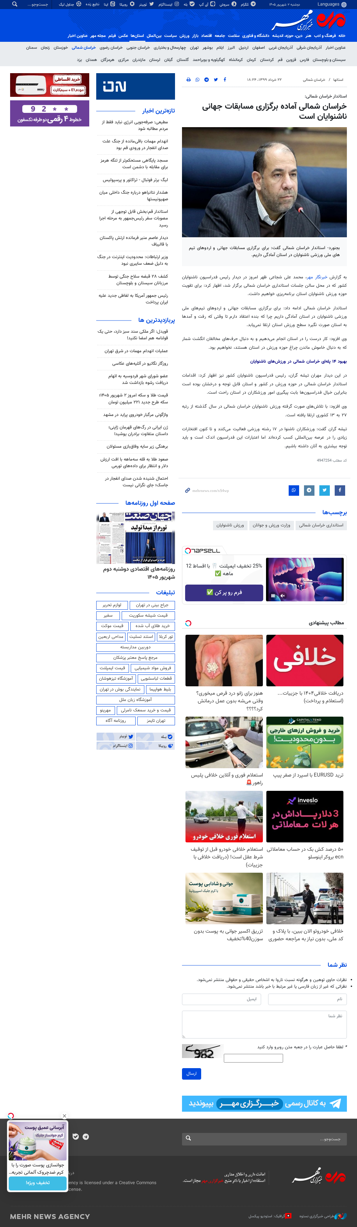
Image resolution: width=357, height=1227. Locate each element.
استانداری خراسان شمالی (321, 525)
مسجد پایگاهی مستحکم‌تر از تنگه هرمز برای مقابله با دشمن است (134, 164)
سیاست (170, 36)
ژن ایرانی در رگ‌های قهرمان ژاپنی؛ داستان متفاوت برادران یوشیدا (138, 431)
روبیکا (124, 4)
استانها (338, 80)
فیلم (112, 36)
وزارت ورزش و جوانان (271, 525)
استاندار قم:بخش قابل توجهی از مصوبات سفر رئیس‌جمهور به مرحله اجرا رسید (133, 218)
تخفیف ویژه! (38, 1183)
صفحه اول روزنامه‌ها (150, 503)
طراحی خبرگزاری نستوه (316, 1216)
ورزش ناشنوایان (230, 525)
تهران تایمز (156, 720)
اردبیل (244, 48)
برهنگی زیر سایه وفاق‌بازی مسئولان (137, 446)
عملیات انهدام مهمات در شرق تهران (136, 351)
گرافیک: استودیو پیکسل (267, 1216)
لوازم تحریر (111, 605)
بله (186, 4)
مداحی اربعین (110, 636)
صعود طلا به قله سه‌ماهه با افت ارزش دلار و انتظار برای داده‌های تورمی (134, 463)
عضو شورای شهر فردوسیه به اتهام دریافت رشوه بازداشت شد (138, 379)
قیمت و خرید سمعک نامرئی (146, 710)
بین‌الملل (154, 36)
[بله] (75, 1137)
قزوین (291, 60)
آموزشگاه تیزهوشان (116, 678)
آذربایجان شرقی (309, 48)
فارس (304, 60)
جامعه (220, 36)
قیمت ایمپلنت (112, 668)
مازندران (138, 60)
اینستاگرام (166, 4)
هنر (308, 36)
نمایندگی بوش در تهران (120, 689)
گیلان (168, 60)
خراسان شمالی (84, 48)
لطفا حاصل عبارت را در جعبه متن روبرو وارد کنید (302, 1047)
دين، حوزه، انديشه (287, 36)
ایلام (220, 48)
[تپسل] (187, 550)
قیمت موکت (112, 626)
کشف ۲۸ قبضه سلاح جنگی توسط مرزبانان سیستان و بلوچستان (138, 280)
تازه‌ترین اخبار (158, 111)
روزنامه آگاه (116, 720)
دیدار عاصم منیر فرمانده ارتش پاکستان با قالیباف (134, 241)
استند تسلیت (141, 636)
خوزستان (61, 48)
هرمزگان (107, 60)
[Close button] (64, 1115)
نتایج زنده (93, 4)
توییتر (143, 4)
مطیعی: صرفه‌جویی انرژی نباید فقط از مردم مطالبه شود (135, 125)
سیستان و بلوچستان (329, 60)
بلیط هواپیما (160, 689)
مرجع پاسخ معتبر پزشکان (135, 657)
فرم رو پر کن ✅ (224, 592)
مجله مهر (98, 36)
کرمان (251, 60)
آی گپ (204, 4)
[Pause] (273, 596)
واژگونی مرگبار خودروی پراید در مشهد (135, 414)
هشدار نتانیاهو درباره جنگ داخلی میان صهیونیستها (133, 196)
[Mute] (283, 596)
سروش (225, 4)
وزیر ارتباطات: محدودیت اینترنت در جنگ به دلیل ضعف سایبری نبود (132, 260)
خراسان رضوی (111, 48)
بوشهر (208, 48)
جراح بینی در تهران (152, 605)
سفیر (108, 615)
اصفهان (258, 48)
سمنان (31, 48)
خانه (342, 36)
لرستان (154, 60)
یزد (79, 60)
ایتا (106, 4)
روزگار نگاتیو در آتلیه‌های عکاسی (140, 363)
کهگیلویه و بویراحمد (209, 60)
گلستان (183, 60)
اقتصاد (206, 36)
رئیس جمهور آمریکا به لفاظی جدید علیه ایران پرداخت (133, 299)
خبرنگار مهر (317, 277)
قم (280, 60)
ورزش (184, 36)
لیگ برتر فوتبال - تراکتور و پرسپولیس (135, 180)
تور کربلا (166, 636)
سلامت (234, 36)
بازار (195, 36)
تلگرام (245, 4)
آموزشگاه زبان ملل (135, 699)
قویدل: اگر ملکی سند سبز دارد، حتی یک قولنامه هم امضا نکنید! (133, 335)
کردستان (267, 60)
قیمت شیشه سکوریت (148, 615)
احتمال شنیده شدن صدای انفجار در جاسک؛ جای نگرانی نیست (136, 482)
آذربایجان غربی (281, 48)
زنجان (45, 48)
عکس (123, 36)
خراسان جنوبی (138, 48)
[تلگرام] (85, 1137)
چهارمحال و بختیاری (170, 48)
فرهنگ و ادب (325, 36)
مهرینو (105, 710)
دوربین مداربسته (135, 647)
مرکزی (123, 60)
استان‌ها (137, 36)
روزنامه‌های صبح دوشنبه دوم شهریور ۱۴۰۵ (143, 573)
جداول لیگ (67, 4)
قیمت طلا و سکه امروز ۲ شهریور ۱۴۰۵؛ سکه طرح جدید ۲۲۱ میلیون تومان (133, 399)
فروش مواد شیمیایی (153, 668)
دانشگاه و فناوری (255, 36)
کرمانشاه (236, 60)
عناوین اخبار (335, 48)
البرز (231, 48)
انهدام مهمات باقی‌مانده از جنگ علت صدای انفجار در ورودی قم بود (135, 145)
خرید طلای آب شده (153, 626)
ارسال (192, 1073)
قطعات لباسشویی (156, 678)
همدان (91, 60)
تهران (194, 48)
